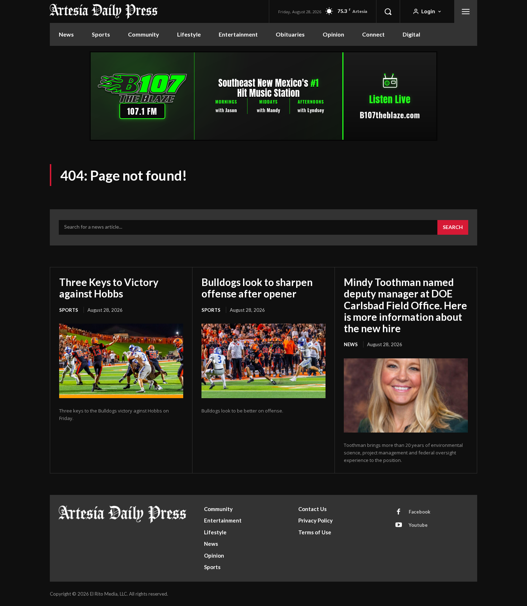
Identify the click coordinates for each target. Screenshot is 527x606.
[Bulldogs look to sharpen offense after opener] (263, 361)
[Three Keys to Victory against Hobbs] (121, 361)
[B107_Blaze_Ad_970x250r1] (263, 139)
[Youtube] (398, 525)
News (351, 344)
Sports (68, 310)
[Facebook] (398, 512)
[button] (387, 11)
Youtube (418, 525)
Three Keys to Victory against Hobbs (108, 288)
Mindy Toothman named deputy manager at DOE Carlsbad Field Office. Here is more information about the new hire (405, 305)
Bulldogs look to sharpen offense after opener (257, 288)
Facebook (419, 512)
